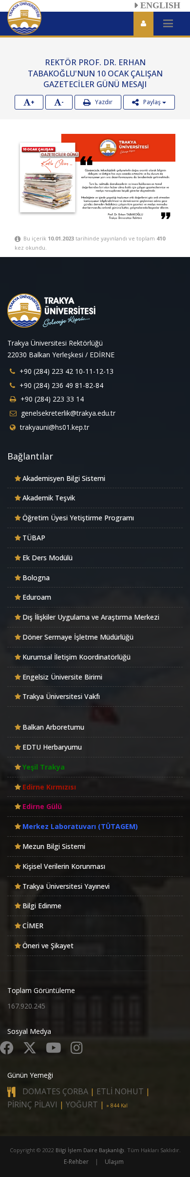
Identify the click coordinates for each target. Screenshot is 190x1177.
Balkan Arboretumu (53, 727)
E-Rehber (76, 1162)
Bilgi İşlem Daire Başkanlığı (90, 1150)
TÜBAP (33, 537)
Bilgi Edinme (41, 905)
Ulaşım (114, 1162)
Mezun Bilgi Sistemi (53, 846)
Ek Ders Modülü (47, 557)
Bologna (36, 577)
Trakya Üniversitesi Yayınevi (66, 886)
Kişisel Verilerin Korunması (63, 866)
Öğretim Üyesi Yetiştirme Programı (78, 517)
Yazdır (102, 102)
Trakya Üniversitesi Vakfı (61, 696)
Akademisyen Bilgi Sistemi (63, 478)
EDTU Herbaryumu (52, 747)
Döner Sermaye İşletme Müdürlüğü (77, 637)
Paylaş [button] (150, 102)
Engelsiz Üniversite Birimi (62, 676)
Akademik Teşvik (48, 497)
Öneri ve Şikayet (48, 945)
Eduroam (36, 597)
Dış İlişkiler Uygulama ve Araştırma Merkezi (90, 617)
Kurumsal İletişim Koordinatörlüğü (76, 657)
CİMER (32, 925)
